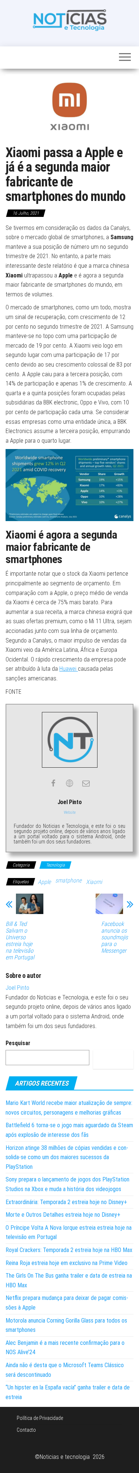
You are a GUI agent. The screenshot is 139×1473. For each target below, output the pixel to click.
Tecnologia (55, 865)
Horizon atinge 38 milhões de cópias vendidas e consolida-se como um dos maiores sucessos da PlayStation (67, 1157)
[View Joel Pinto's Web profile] (69, 783)
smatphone (68, 880)
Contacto (26, 1430)
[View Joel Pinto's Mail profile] (86, 783)
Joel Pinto (17, 987)
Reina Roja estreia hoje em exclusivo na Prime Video (67, 1262)
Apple (44, 881)
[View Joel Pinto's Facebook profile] (53, 783)
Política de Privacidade (40, 1418)
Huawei (68, 668)
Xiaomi (94, 881)
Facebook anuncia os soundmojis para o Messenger (114, 937)
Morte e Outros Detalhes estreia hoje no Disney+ (63, 1214)
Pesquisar (18, 1043)
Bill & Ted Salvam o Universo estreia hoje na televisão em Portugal (20, 941)
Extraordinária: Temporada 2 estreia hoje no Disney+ (66, 1202)
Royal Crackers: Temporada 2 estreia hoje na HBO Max (69, 1249)
